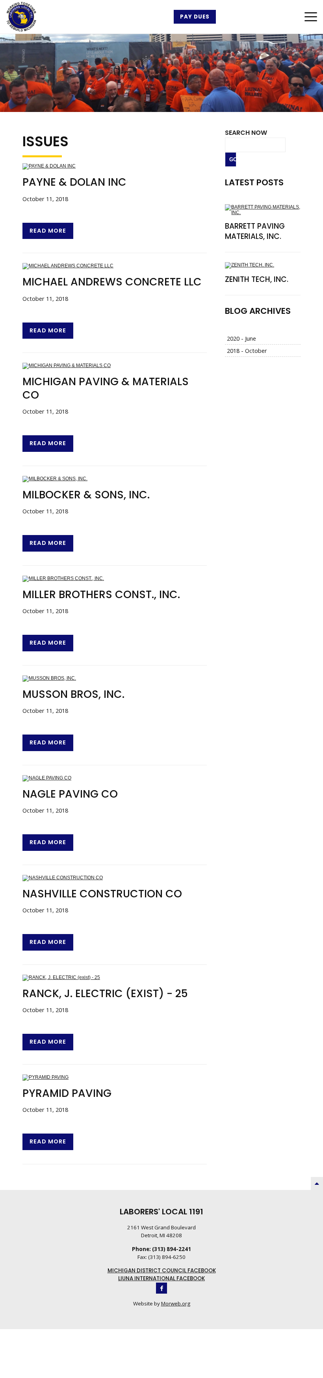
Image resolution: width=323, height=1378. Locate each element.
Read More (48, 231)
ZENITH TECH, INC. (256, 279)
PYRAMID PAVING (66, 1093)
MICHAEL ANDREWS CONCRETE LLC (112, 281)
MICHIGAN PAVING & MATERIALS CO (105, 388)
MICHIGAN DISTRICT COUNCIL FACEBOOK (162, 1270)
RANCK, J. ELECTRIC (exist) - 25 (105, 993)
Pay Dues (195, 17)
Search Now (246, 132)
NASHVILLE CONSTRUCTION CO (102, 893)
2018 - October (247, 350)
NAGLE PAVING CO (70, 794)
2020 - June (241, 338)
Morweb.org (175, 1303)
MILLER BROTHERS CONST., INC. (101, 594)
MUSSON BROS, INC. (73, 694)
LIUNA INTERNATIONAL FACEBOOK (161, 1278)
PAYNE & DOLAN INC (74, 182)
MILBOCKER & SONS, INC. (86, 494)
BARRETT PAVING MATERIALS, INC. (255, 231)
